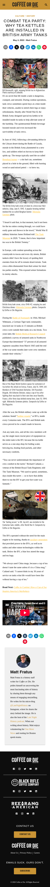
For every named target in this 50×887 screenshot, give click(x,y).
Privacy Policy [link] (26, 853)
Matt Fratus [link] (31, 40)
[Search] (46, 5)
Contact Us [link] (25, 834)
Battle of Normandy (21, 318)
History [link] (31, 16)
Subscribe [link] (25, 871)
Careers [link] (37, 853)
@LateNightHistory (19, 705)
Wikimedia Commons (24, 308)
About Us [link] (14, 853)
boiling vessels (23, 416)
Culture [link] (19, 16)
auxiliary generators (38, 539)
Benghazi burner (9, 159)
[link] (25, 5)
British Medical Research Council (30, 334)
